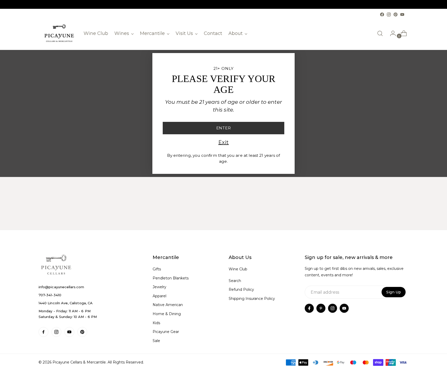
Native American (168, 304)
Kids (156, 323)
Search (235, 280)
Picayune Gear (166, 331)
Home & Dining (167, 313)
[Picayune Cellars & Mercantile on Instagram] (388, 14)
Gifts (157, 269)
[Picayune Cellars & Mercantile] (59, 33)
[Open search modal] (380, 33)
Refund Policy (241, 289)
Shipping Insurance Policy (252, 298)
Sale (156, 340)
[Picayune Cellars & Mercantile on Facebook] (382, 14)
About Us (240, 257)
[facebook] (309, 308)
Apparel (159, 296)
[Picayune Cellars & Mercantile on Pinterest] (395, 14)
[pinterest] (320, 308)
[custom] (43, 332)
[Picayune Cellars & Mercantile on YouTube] (402, 14)
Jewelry (159, 287)
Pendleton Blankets (171, 278)
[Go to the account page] (391, 33)
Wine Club (238, 269)
